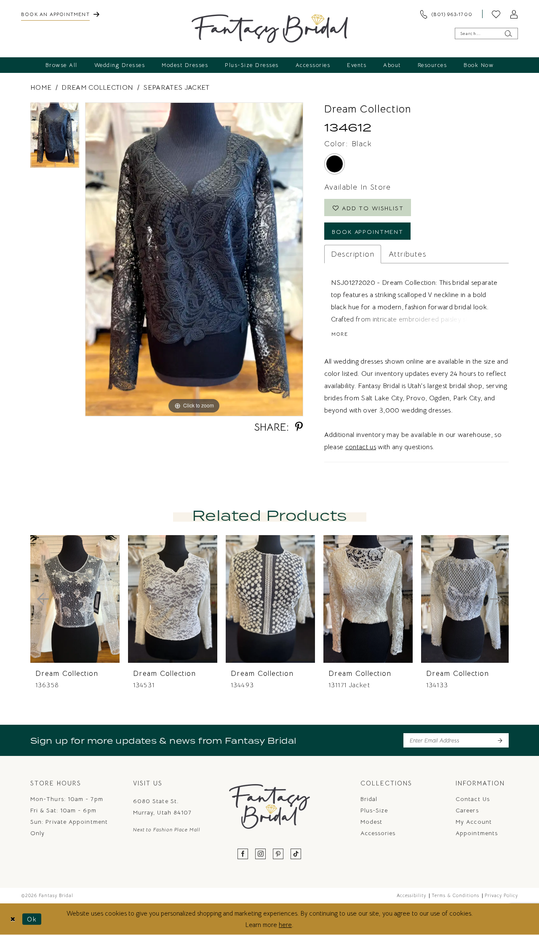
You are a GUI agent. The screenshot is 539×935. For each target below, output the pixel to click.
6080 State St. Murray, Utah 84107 (162, 806)
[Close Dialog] (13, 919)
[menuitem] (60, 14)
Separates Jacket (176, 87)
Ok (32, 919)
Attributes (407, 254)
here (285, 925)
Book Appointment (367, 232)
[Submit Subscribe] (500, 740)
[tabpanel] (54, 138)
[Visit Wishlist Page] (496, 14)
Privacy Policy (501, 895)
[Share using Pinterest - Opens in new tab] (299, 427)
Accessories (378, 833)
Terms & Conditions (455, 895)
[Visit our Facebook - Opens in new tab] (243, 854)
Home (40, 87)
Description (352, 254)
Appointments (477, 833)
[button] (514, 14)
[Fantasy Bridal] (270, 28)
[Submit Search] (508, 33)
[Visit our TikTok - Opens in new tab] (296, 854)
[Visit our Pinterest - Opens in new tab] (278, 854)
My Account (474, 821)
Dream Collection (97, 87)
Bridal (368, 799)
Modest (371, 821)
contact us (360, 447)
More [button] (339, 334)
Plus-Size (374, 810)
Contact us (473, 799)
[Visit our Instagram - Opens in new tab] (261, 854)
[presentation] (75, 599)
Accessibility (411, 895)
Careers (467, 810)
